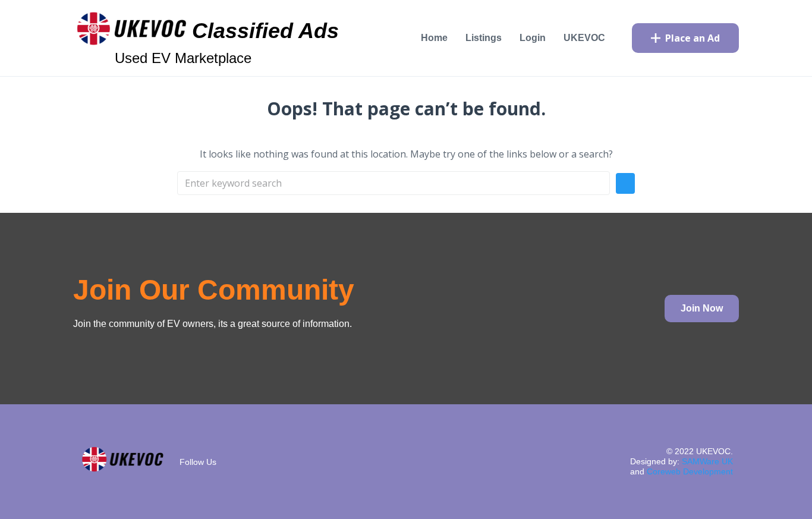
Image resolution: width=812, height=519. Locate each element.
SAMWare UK (707, 461)
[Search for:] (393, 183)
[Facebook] (267, 459)
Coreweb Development (690, 471)
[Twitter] (303, 459)
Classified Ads (265, 30)
